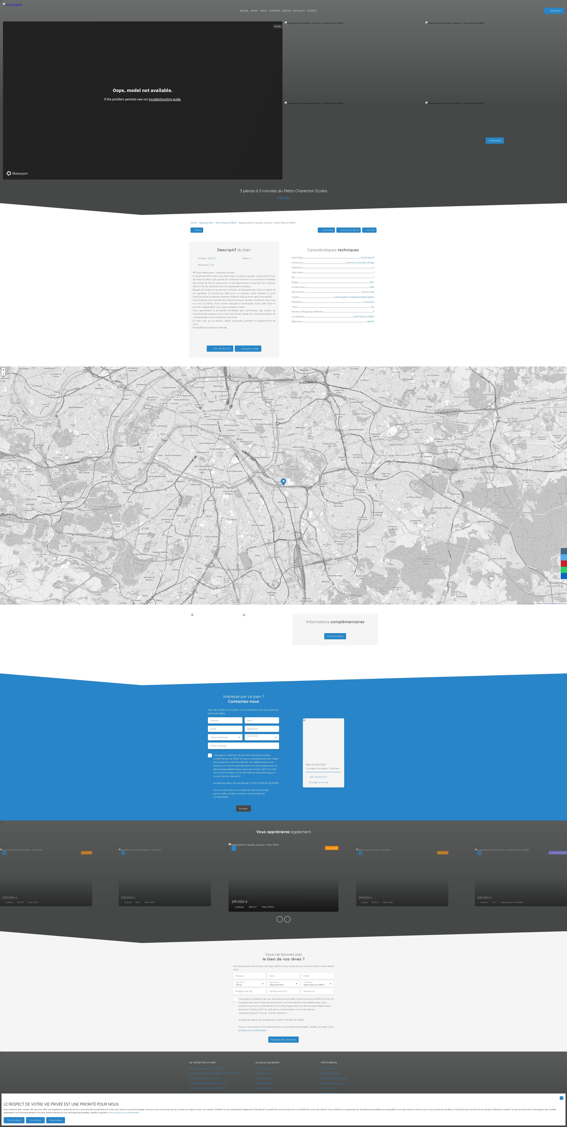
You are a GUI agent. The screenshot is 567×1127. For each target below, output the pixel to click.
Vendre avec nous (264, 1073)
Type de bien (274, 982)
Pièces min (309, 991)
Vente (193, 222)
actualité (299, 10)
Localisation (307, 982)
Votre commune (219, 737)
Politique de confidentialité (334, 1078)
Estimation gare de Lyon (333, 1083)
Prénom (214, 720)
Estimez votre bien (264, 1068)
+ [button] (3, 369)
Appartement (206, 222)
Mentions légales (330, 1073)
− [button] (3, 373)
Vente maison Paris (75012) (203, 1078)
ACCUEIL (244, 10)
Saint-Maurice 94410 (226, 222)
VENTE (263, 10)
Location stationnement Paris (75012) (208, 1083)
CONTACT (312, 10)
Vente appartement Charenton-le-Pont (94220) (214, 1073)
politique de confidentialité (252, 1030)
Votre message (218, 745)
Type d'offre (240, 982)
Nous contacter (263, 1088)
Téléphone (252, 728)
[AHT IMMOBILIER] (12, 10)
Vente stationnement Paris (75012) (207, 1088)
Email (213, 728)
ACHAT (254, 10)
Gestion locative (263, 1083)
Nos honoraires (329, 1068)
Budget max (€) (244, 991)
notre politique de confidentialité (123, 1112)
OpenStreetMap (550, 603)
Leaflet (538, 603)
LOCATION (274, 10)
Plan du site (327, 1088)
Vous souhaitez (252, 736)
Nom (249, 720)
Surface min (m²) (278, 991)
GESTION (286, 10)
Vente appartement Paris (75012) (206, 1068)
